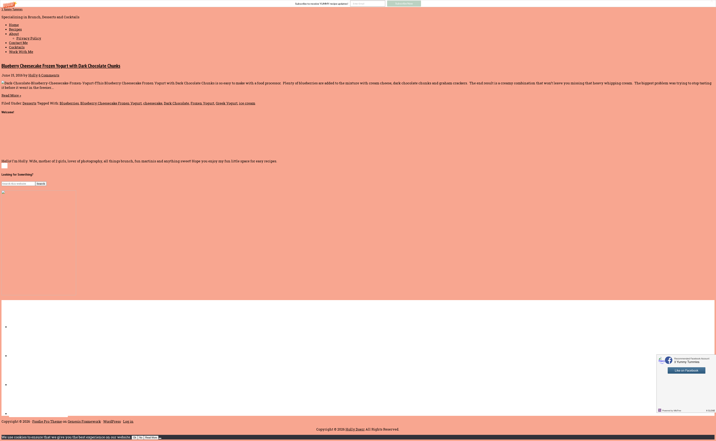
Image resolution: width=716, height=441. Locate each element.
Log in (128, 421)
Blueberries (69, 103)
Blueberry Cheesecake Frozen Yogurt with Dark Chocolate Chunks (60, 66)
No (140, 437)
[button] (358, 3)
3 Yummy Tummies (12, 9)
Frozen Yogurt (202, 103)
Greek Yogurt (227, 103)
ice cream (247, 103)
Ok (134, 437)
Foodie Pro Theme (47, 421)
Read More (151, 437)
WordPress (112, 421)
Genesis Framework (84, 421)
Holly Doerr (355, 429)
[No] (159, 438)
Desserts (29, 103)
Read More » (11, 95)
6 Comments (49, 75)
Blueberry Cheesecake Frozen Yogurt (111, 103)
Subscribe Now (404, 3)
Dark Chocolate (176, 103)
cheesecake (152, 103)
